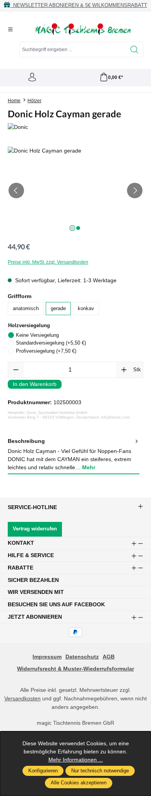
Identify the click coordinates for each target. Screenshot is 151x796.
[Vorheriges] (16, 190)
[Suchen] (134, 49)
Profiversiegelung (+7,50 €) (46, 351)
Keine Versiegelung (37, 335)
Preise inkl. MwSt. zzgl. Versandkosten (48, 262)
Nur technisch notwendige (100, 771)
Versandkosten (22, 698)
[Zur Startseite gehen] (82, 29)
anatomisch (26, 308)
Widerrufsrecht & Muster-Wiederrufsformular (75, 669)
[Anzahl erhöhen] (124, 369)
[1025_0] (75, 190)
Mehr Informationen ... (75, 760)
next (72, 228)
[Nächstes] (134, 190)
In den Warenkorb (35, 384)
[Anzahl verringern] (16, 369)
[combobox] (72, 49)
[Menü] (10, 29)
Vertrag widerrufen (35, 529)
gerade (58, 308)
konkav (86, 308)
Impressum (47, 657)
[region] (75, 190)
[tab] (73, 454)
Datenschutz (82, 657)
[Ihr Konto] (32, 77)
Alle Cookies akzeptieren (78, 783)
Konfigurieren (43, 771)
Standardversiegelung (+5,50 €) (51, 343)
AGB (109, 657)
